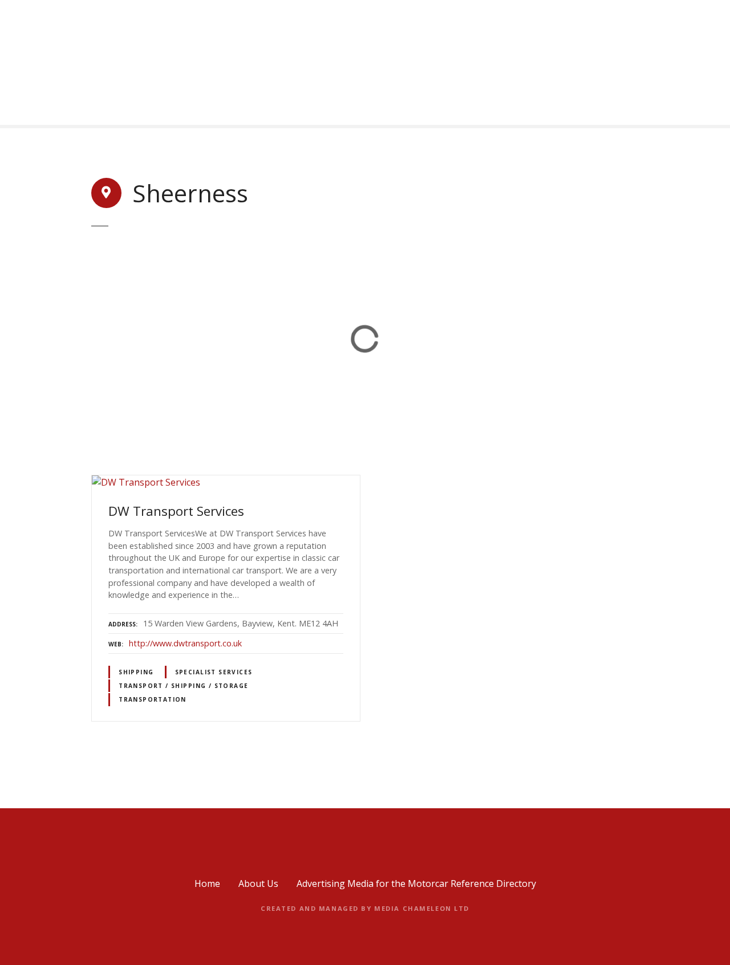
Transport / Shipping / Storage (183, 686)
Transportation (152, 699)
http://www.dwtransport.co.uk (185, 643)
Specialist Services (214, 672)
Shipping (136, 672)
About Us (258, 883)
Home (207, 883)
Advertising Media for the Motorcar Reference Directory (416, 883)
